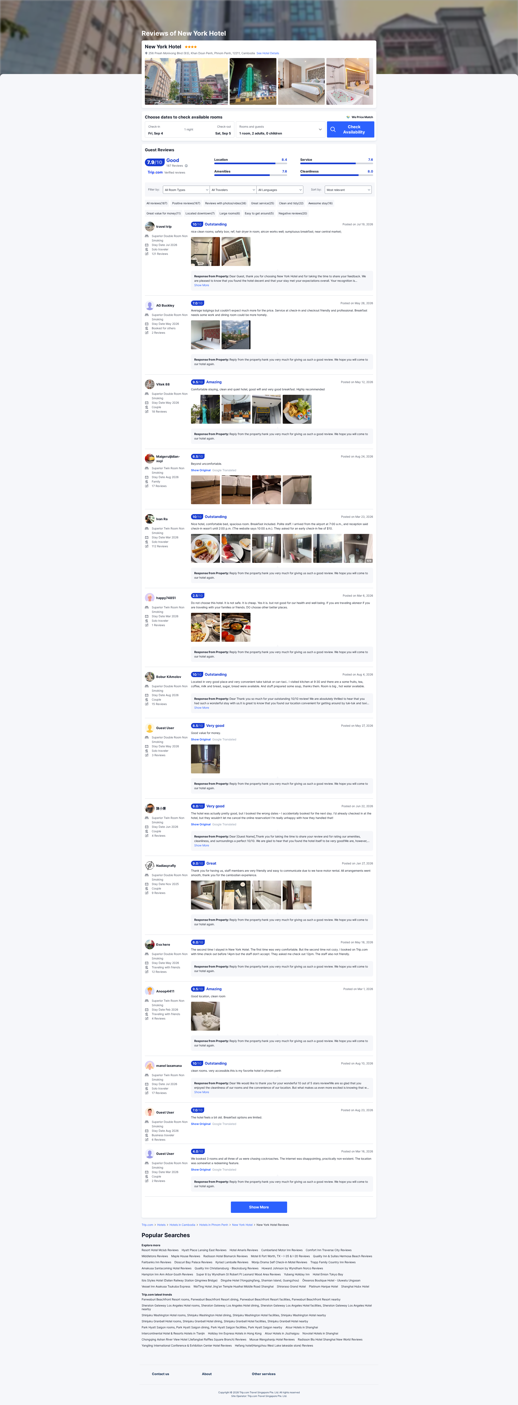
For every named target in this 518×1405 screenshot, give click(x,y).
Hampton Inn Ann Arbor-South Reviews (167, 1274)
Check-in (154, 126)
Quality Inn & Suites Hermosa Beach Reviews (342, 1256)
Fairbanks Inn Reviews (156, 1262)
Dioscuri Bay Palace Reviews (193, 1262)
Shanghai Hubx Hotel (355, 1286)
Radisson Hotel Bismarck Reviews (225, 1256)
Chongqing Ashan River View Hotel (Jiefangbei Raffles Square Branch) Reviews (194, 1339)
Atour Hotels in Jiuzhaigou (282, 1333)
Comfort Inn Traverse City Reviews (328, 1250)
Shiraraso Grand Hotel (291, 1286)
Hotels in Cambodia (182, 1224)
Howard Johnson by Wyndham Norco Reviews (292, 1268)
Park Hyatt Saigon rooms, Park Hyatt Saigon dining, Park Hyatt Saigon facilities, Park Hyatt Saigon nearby (212, 1327)
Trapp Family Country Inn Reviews (333, 1262)
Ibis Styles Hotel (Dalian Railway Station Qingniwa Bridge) (180, 1280)
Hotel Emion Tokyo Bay (328, 1274)
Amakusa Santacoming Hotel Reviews (166, 1268)
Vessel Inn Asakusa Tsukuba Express (166, 1286)
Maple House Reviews (185, 1256)
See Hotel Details (268, 53)
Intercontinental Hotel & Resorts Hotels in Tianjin (173, 1333)
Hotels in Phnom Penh (213, 1224)
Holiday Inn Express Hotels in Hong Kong (235, 1333)
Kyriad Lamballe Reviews (231, 1262)
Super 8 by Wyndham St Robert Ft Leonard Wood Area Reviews (238, 1274)
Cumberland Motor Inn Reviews (282, 1250)
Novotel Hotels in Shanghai (320, 1333)
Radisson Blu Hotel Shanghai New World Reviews (330, 1339)
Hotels (161, 1224)
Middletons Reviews (155, 1256)
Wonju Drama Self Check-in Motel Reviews (279, 1262)
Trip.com (147, 1224)
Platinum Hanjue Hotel (323, 1286)
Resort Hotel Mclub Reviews (160, 1250)
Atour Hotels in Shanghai (302, 1327)
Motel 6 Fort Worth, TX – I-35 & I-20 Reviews (280, 1256)
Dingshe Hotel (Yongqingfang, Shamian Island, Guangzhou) (260, 1280)
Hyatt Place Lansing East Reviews (204, 1250)
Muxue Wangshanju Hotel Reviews (272, 1339)
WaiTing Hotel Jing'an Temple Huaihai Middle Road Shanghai (233, 1286)
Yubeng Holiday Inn (297, 1274)
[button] (425, 6)
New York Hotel (242, 1224)
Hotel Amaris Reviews (244, 1250)
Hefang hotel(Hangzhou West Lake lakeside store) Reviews (274, 1345)
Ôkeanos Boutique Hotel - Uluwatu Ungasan (331, 1280)
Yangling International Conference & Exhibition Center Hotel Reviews (187, 1345)
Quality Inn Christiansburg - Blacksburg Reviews (226, 1268)
